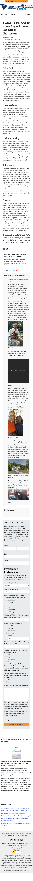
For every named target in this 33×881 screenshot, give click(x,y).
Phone (6, 560)
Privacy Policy (17, 835)
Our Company (8, 835)
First (5, 551)
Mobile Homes (11, 609)
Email (6, 554)
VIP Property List (7, 833)
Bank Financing (12, 659)
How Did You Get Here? (11, 589)
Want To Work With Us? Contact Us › (16, 1)
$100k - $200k (11, 633)
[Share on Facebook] (4, 249)
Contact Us (25, 835)
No (8, 682)
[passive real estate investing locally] (16, 751)
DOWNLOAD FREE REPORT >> (10, 794)
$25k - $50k (11, 628)
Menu (29, 14)
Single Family (11, 600)
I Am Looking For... (10, 583)
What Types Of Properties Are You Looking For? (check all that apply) (14, 596)
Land (9, 607)
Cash (9, 654)
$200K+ (10, 635)
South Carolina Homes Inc (12, 39)
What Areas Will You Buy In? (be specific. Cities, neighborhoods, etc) (16, 616)
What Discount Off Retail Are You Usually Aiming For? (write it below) (16, 643)
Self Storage (11, 612)
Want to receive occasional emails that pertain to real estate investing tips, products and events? (15, 713)
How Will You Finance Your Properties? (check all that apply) (16, 651)
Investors (28, 833)
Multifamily (10, 602)
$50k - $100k (11, 630)
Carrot (27, 870)
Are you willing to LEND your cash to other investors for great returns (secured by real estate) (16, 675)
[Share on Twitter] (7, 249)
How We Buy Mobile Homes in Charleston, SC (14, 813)
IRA (9, 657)
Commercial (11, 605)
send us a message (13, 237)
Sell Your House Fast (18, 833)
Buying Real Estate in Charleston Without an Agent (16, 816)
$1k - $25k (10, 626)
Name (6, 546)
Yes (9, 679)
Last (18, 551)
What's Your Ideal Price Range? (14, 623)
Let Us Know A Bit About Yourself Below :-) (16, 686)
